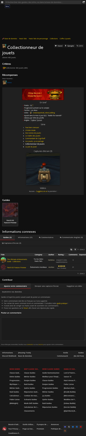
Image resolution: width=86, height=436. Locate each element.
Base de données (10, 38)
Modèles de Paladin (70, 399)
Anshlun (51, 267)
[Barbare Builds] (70, 388)
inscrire (40, 344)
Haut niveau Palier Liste (70, 380)
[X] (69, 427)
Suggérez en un (41, 191)
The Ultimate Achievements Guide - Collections (17, 260)
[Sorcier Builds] (70, 407)
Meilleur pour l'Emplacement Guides (51, 377)
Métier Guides (15, 388)
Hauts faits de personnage (38, 38)
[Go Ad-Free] (79, 356)
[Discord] (65, 427)
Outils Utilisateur (29, 424)
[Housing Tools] (24, 353)
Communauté (62, 356)
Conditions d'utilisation (14, 433)
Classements (29, 411)
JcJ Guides (46, 396)
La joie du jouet (31, 147)
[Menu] (2, 2)
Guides (81, 353)
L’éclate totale (30, 130)
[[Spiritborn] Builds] (70, 411)
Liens (81, 46)
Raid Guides (14, 392)
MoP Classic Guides (32, 369)
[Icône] (4, 46)
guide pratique (62, 303)
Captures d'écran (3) (43, 151)
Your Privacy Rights (14, 429)
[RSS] (65, 430)
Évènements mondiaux (38, 267)
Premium (40, 429)
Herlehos (51, 260)
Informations (7, 353)
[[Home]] (4, 430)
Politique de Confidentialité (57, 429)
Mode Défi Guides (31, 403)
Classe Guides (15, 373)
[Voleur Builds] (69, 403)
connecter (30, 344)
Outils (65, 353)
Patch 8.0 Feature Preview (16, 267)
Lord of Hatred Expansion (70, 373)
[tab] (7, 237)
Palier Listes (15, 399)
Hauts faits (23, 38)
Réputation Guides (31, 392)
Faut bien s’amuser (32, 127)
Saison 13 (67, 377)
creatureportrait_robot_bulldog (43, 113)
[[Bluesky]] (73, 427)
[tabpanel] (43, 261)
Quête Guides (29, 388)
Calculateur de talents (15, 396)
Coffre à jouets (65, 38)
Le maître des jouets (32, 136)
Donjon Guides (30, 380)
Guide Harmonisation (50, 373)
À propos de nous (43, 424)
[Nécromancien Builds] (70, 396)
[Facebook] (76, 427)
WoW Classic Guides (50, 369)
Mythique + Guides (15, 384)
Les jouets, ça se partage (34, 141)
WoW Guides (15, 369)
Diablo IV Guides (70, 369)
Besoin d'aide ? (14, 424)
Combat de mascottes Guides (32, 396)
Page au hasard (29, 429)
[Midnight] (14, 403)
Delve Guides (15, 377)
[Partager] (84, 2)
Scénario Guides (30, 399)
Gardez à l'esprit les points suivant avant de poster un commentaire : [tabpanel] (34, 320)
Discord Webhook (9, 356)
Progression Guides (15, 380)
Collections (54, 38)
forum (26, 308)
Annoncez (55, 424)
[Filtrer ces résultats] (75, 249)
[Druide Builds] (69, 392)
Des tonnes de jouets (33, 133)
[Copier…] (71, 249)
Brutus (10, 83)
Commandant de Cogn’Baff (35, 138)
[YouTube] (80, 427)
